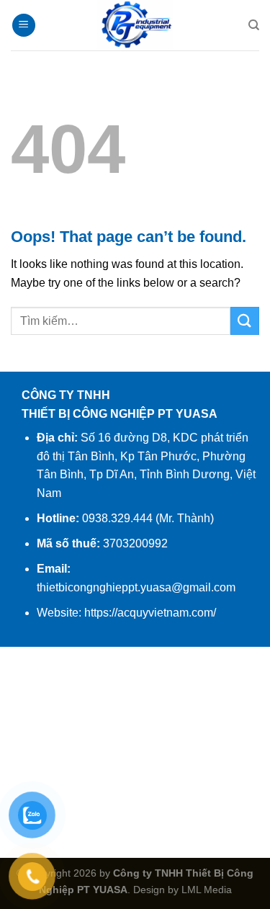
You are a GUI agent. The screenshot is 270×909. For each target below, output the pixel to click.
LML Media (206, 889)
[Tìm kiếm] (253, 25)
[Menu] (23, 25)
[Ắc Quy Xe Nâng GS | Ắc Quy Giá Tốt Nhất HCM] (135, 25)
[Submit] (244, 321)
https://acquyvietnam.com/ (150, 612)
